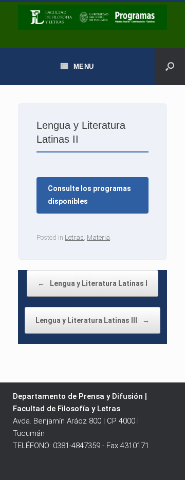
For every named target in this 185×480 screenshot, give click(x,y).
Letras (74, 237)
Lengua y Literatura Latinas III (92, 320)
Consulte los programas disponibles (89, 195)
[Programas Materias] (92, 17)
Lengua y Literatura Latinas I (92, 283)
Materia (98, 237)
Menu (83, 66)
